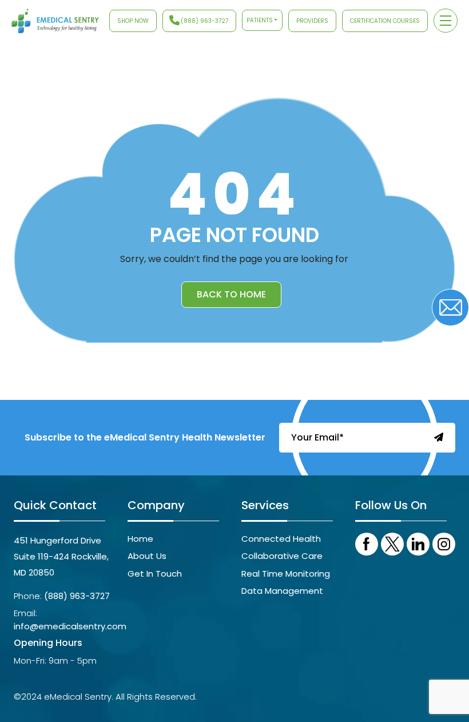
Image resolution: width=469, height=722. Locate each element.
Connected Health (281, 539)
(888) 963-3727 (204, 21)
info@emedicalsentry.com (70, 626)
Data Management (282, 591)
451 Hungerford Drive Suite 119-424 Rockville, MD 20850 (61, 556)
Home (140, 539)
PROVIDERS (312, 21)
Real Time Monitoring (285, 574)
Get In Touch (155, 574)
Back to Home (231, 294)
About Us (147, 556)
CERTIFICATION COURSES (385, 21)
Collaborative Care (282, 556)
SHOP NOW (133, 21)
